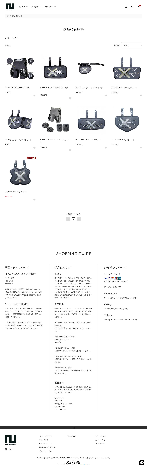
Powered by (61, 464)
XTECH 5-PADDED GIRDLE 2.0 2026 (17, 88)
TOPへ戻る (73, 427)
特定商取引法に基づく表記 (48, 447)
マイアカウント (100, 436)
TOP (7, 16)
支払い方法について (45, 443)
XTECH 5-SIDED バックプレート (122, 140)
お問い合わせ (99, 443)
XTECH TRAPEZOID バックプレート (124, 88)
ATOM (73, 436)
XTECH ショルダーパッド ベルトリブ (89, 88)
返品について (43, 440)
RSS (68, 436)
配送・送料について (45, 436)
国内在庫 (35, 7)
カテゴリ (22, 7)
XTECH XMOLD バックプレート (16, 192)
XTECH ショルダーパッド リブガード (18, 140)
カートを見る (100, 440)
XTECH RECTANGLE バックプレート (89, 140)
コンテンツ (49, 7)
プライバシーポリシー (46, 451)
